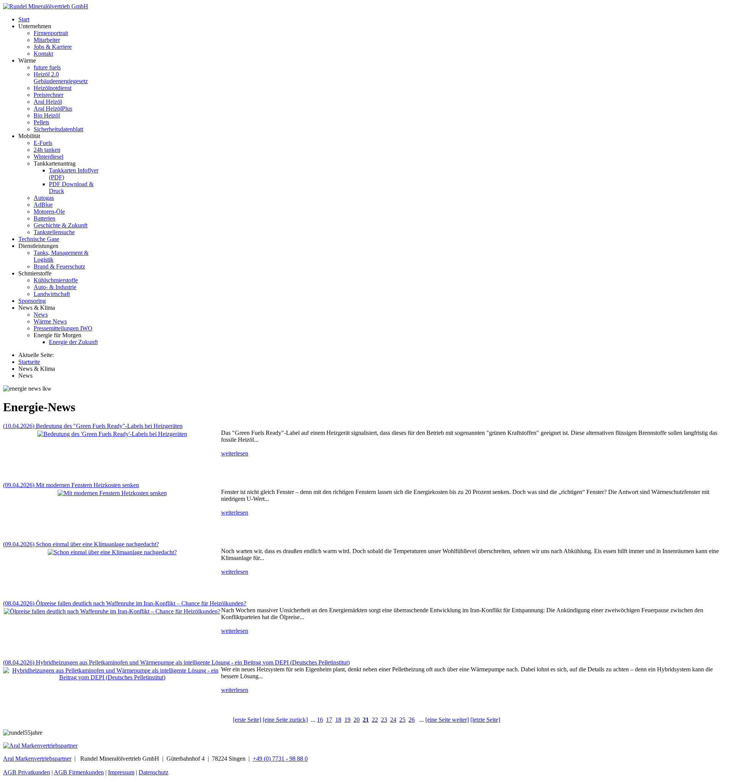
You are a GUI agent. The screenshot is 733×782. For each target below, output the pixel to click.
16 (320, 719)
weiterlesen (234, 453)
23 (384, 719)
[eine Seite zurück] (285, 719)
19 (347, 719)
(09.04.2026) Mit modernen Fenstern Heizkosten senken (71, 485)
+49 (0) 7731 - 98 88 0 (280, 758)
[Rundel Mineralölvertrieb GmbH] (45, 6)
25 (402, 719)
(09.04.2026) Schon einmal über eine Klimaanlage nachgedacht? (81, 544)
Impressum (121, 772)
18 (338, 719)
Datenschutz (153, 772)
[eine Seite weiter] (447, 719)
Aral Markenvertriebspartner (37, 758)
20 (357, 719)
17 (329, 719)
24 (393, 719)
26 (411, 719)
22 (375, 719)
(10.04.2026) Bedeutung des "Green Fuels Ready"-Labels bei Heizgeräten (92, 426)
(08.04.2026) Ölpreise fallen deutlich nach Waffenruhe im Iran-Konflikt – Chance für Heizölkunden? (124, 603)
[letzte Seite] (485, 719)
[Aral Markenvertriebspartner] (40, 745)
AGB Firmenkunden (79, 772)
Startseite (29, 362)
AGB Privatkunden (26, 772)
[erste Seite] (247, 719)
